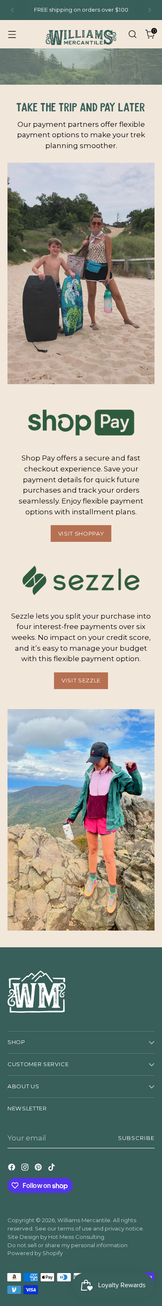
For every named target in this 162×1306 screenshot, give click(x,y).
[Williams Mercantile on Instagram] (26, 1168)
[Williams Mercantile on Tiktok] (52, 1168)
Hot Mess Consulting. (77, 1236)
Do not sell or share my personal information (67, 1245)
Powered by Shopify (35, 1253)
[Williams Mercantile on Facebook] (12, 1168)
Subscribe (136, 1138)
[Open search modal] (132, 34)
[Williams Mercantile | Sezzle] (81, 580)
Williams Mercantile (83, 1220)
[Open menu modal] (11, 34)
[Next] (149, 10)
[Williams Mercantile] (81, 34)
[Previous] (12, 10)
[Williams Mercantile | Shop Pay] (81, 422)
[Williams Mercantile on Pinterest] (39, 1168)
